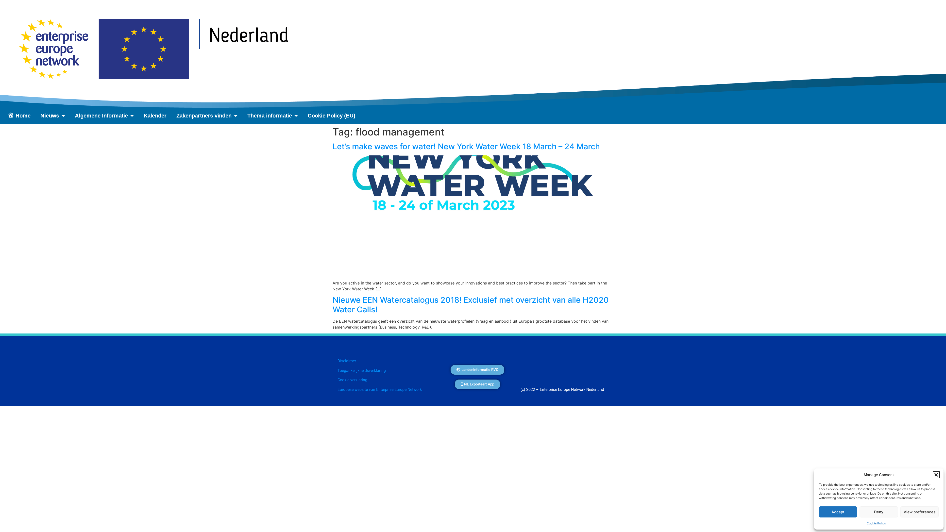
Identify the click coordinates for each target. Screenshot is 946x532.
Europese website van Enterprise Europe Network (380, 389)
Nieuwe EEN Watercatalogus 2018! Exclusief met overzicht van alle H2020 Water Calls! (471, 304)
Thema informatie (269, 116)
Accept (838, 512)
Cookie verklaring (352, 380)
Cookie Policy (876, 523)
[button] (936, 474)
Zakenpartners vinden (204, 116)
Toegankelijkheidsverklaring (362, 370)
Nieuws (49, 116)
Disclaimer (347, 361)
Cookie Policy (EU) (331, 116)
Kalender (155, 116)
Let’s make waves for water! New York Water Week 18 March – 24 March (466, 146)
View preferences (919, 512)
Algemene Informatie (101, 116)
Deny (878, 512)
